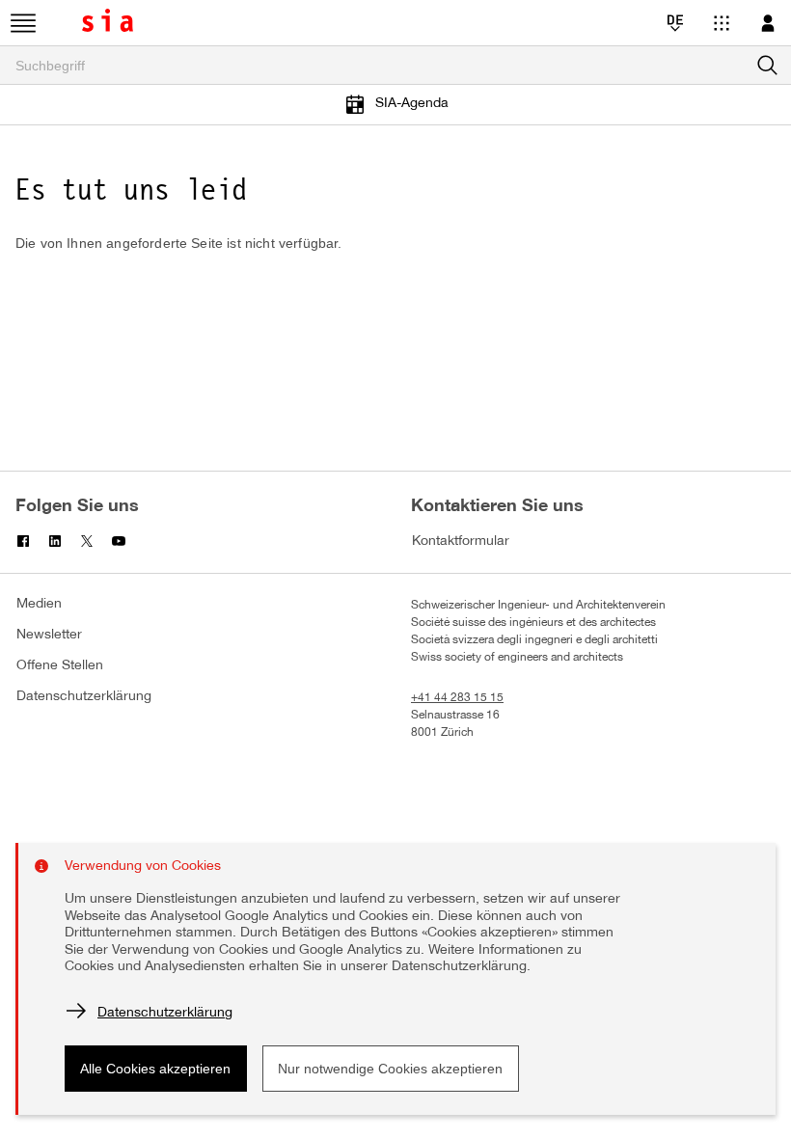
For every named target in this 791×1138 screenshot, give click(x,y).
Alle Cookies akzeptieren (155, 1068)
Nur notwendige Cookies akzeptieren (390, 1068)
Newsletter (49, 635)
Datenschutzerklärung (83, 697)
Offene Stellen (59, 666)
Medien (39, 604)
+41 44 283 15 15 (457, 697)
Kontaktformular (460, 541)
